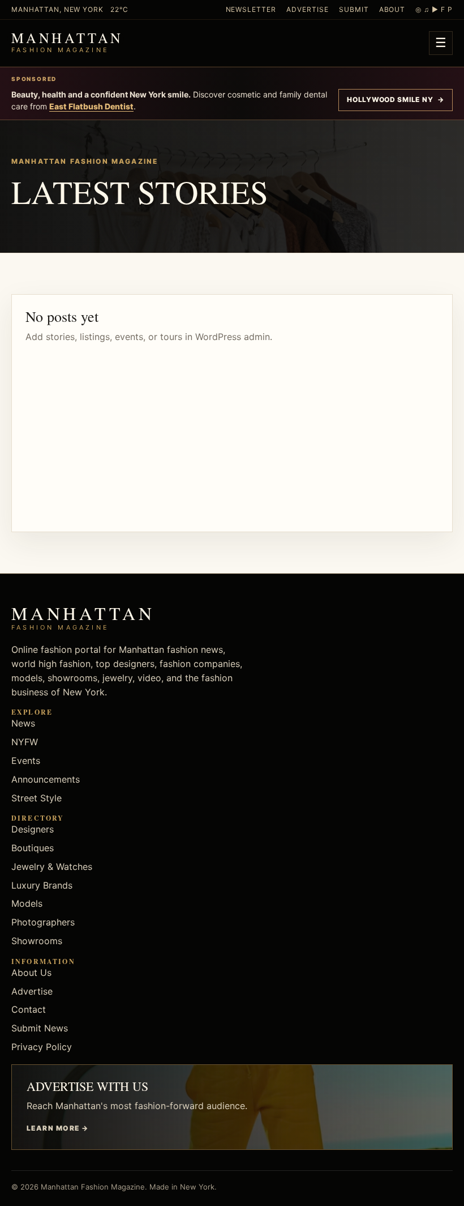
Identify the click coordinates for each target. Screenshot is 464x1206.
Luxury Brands (41, 885)
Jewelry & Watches (51, 866)
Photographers (43, 922)
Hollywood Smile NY (395, 99)
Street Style (36, 798)
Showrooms (36, 940)
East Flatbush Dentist (91, 106)
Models (26, 903)
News (23, 723)
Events (25, 760)
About (392, 9)
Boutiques (32, 847)
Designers (32, 829)
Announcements (45, 779)
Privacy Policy (41, 1046)
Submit (354, 9)
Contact (28, 1009)
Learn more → (57, 1128)
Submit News (39, 1028)
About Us (31, 972)
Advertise (307, 9)
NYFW (24, 742)
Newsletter (251, 9)
